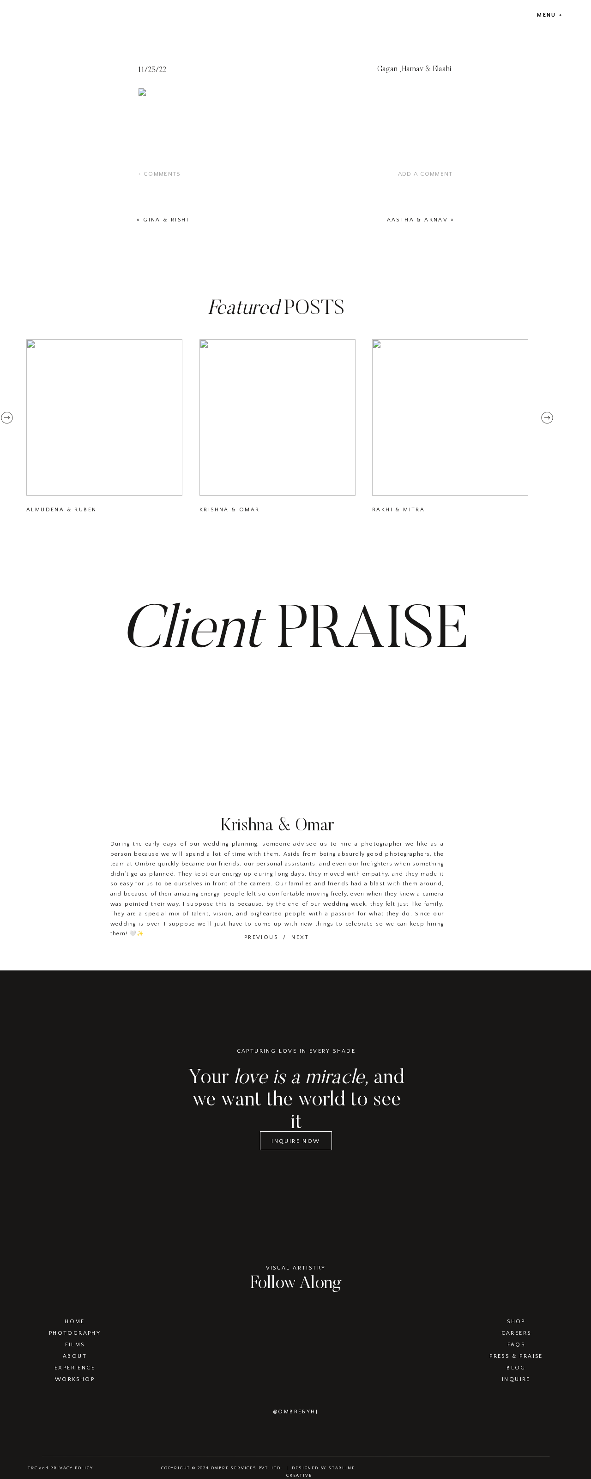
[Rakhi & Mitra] (450, 417)
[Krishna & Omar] (277, 417)
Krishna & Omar (229, 510)
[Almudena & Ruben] (104, 417)
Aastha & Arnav (417, 220)
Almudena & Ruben (61, 510)
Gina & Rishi (166, 220)
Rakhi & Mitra (398, 510)
